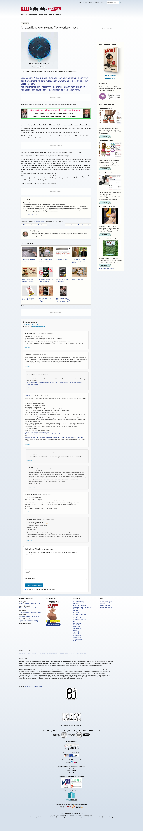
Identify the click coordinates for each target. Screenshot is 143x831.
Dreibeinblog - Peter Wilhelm (33, 687)
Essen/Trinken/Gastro (79, 609)
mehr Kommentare (25, 623)
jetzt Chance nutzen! (53, 624)
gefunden (76, 610)
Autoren (97, 2)
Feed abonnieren (104, 609)
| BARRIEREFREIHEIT (51, 654)
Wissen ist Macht (78, 637)
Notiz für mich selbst (79, 618)
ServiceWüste (77, 623)
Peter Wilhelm (34, 231)
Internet (75, 616)
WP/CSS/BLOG (77, 639)
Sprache (75, 630)
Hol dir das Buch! (110, 75)
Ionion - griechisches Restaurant (40, 817)
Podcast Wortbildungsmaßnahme (111, 817)
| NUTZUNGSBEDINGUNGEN (66, 654)
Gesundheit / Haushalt (79, 614)
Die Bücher (85, 2)
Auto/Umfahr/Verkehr (79, 605)
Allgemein (76, 603)
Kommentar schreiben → (30, 324)
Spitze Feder (76, 626)
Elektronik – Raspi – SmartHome (82, 607)
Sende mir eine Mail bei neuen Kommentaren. (41, 589)
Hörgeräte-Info (27, 817)
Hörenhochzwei (98, 817)
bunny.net (84, 804)
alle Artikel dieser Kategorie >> (31, 215)
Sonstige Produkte (78, 625)
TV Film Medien (77, 634)
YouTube (103, 2)
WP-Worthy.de (80, 817)
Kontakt (91, 2)
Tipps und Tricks (77, 632)
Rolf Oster (28, 395)
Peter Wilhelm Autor (89, 817)
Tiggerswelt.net (74, 804)
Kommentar (29, 554)
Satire (74, 621)
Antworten (27, 347)
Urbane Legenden (105, 605)
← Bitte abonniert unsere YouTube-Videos (33, 225)
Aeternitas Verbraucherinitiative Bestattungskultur (71, 766)
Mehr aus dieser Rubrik (106, 269)
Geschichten (76, 612)
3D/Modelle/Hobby (78, 602)
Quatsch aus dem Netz (79, 619)
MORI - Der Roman (71, 817)
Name (27, 572)
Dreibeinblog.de (52, 817)
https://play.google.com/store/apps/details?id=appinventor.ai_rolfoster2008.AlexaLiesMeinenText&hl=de (54, 437)
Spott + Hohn (77, 628)
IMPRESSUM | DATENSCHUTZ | (29, 654)
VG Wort (71, 731)
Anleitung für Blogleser (106, 602)
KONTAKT (42, 654)
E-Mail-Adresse (30, 578)
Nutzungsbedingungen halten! (38, 326)
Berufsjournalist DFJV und (69, 760)
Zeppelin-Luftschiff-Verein (81, 731)
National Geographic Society (60, 731)
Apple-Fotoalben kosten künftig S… (29, 616)
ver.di (79, 760)
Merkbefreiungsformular (107, 607)
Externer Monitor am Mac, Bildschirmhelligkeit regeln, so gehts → (78, 225)
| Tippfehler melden (39, 221)
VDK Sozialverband (94, 731)
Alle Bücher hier (110, 78)
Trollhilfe (102, 603)
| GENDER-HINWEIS (80, 654)
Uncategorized (77, 635)
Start (79, 2)
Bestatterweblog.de (61, 817)
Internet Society (47, 731)
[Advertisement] (56, 97)
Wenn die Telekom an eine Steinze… (30, 603)
